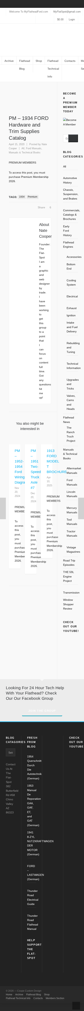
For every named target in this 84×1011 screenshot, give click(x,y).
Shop (47, 994)
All (11, 73)
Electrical (72, 296)
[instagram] (41, 19)
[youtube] (48, 19)
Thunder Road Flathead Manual (31, 922)
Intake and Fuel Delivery (72, 327)
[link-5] (44, 19)
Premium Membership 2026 (38, 562)
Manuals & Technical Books (24, 152)
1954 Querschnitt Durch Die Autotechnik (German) (31, 767)
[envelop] (51, 19)
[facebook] (38, 19)
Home (4, 73)
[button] (73, 138)
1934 (22, 196)
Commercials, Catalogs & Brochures (71, 215)
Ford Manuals (33, 148)
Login (72, 19)
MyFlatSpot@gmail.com (67, 11)
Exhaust (72, 308)
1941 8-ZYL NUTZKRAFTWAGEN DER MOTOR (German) (31, 843)
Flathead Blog (33, 994)
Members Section (55, 998)
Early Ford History (67, 231)
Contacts (38, 998)
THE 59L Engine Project (68, 576)
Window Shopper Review (68, 604)
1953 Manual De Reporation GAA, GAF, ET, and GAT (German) (31, 805)
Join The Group (42, 710)
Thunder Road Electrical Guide (31, 897)
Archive (19, 994)
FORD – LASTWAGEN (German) (31, 872)
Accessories (74, 256)
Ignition (71, 315)
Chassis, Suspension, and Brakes (70, 194)
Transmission (71, 592)
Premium (32, 196)
